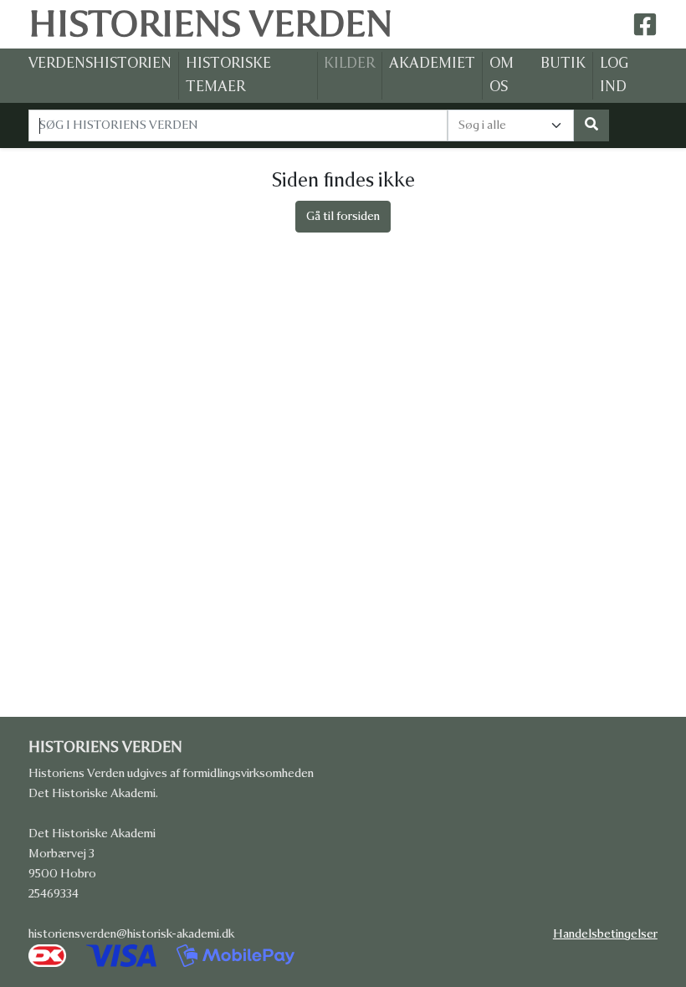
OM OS (501, 75)
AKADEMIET (432, 63)
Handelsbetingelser (609, 934)
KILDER (349, 63)
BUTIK (563, 63)
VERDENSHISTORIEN (100, 63)
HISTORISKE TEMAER (228, 75)
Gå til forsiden (343, 216)
